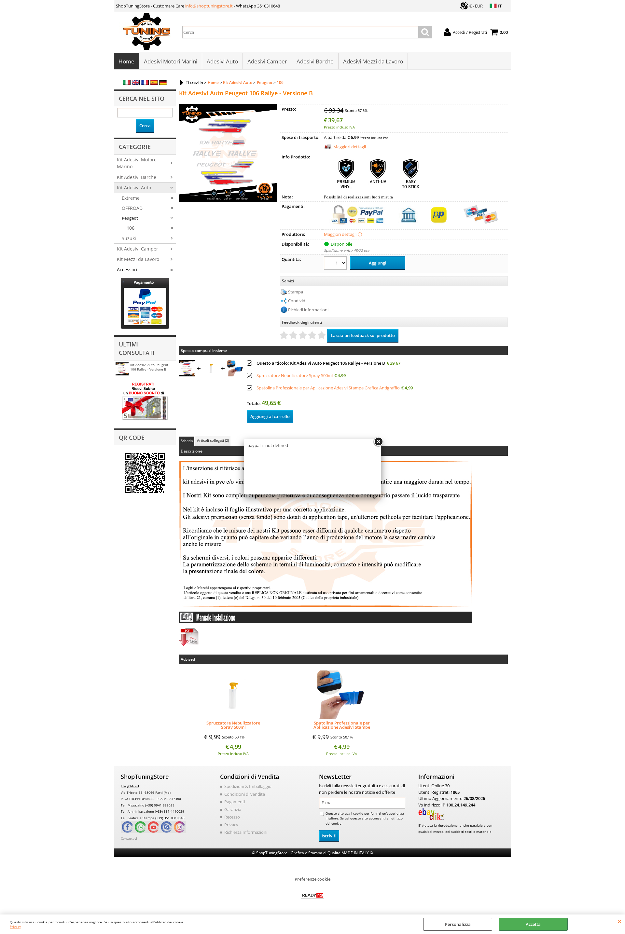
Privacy (15, 926)
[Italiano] (126, 83)
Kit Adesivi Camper (137, 249)
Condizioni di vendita (244, 794)
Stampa (295, 292)
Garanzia (232, 809)
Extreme (131, 198)
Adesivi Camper (267, 61)
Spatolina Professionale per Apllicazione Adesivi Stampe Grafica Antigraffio (328, 388)
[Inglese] (135, 83)
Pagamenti (234, 802)
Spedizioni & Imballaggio (247, 786)
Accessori (127, 269)
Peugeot (130, 218)
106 (130, 228)
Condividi (297, 301)
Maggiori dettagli (349, 147)
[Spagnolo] (154, 83)
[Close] (378, 442)
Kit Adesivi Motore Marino (137, 162)
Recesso (232, 817)
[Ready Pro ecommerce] (312, 895)
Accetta (533, 924)
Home (126, 61)
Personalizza (458, 924)
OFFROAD (132, 208)
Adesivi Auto (222, 61)
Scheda (187, 440)
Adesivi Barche (315, 61)
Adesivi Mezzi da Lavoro (373, 61)
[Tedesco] (163, 83)
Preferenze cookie (312, 879)
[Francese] (144, 83)
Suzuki (129, 238)
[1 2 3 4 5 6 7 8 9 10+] (336, 264)
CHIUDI (620, 921)
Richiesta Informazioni (245, 832)
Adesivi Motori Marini (170, 61)
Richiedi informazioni (308, 310)
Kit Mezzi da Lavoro (138, 259)
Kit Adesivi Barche (136, 177)
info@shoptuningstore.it (209, 6)
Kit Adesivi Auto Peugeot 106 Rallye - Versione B (149, 367)
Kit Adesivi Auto (134, 187)
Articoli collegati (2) (213, 440)
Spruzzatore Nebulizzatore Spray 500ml (295, 375)
